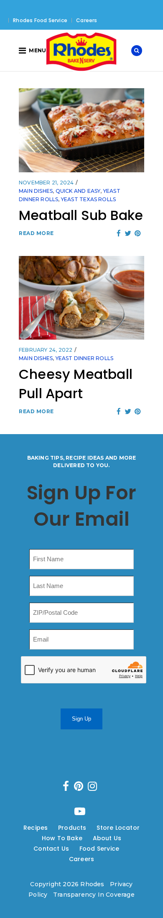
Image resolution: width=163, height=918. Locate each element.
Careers (86, 20)
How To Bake (62, 838)
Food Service (99, 848)
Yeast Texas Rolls (88, 199)
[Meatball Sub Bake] (81, 130)
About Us (107, 838)
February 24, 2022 (45, 350)
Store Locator (118, 827)
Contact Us (51, 848)
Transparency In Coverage (94, 894)
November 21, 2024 (46, 182)
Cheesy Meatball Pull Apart (75, 384)
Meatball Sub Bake (81, 215)
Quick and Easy (78, 191)
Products (72, 827)
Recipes (35, 827)
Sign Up (81, 719)
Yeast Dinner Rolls (85, 358)
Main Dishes (36, 191)
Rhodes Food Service (40, 20)
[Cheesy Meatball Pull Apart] (81, 298)
